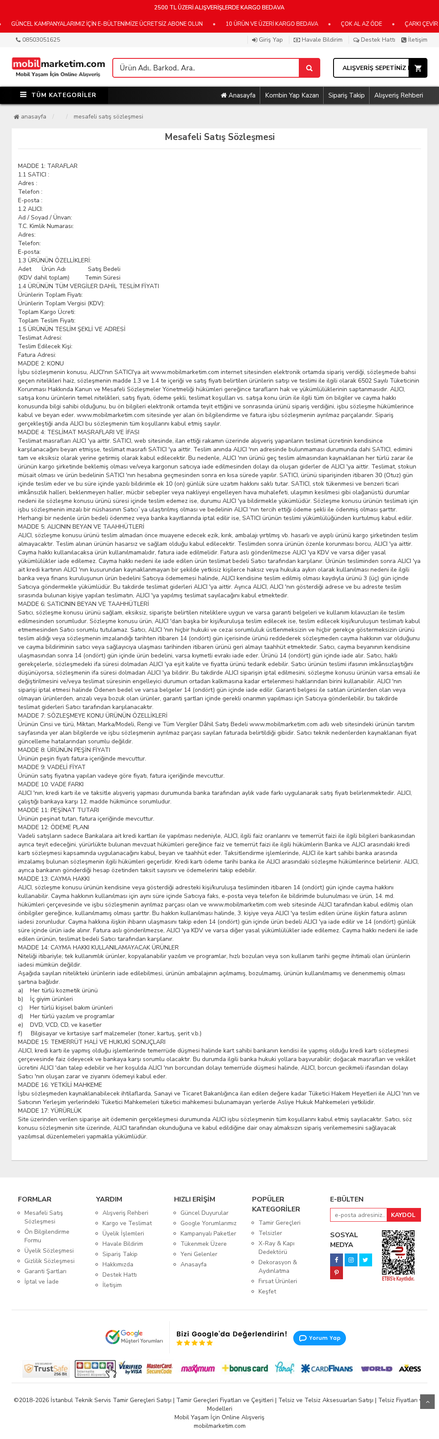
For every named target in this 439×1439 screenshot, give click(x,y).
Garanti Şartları (45, 1271)
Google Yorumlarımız (208, 1223)
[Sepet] (309, 68)
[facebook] (336, 1257)
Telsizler (270, 1233)
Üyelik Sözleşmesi (49, 1251)
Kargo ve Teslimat (127, 1223)
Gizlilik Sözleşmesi (49, 1261)
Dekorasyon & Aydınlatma (278, 1266)
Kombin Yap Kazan (292, 95)
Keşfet (267, 1291)
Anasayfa (241, 95)
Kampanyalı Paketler (208, 1233)
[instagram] (351, 1257)
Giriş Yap (270, 40)
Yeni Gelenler (198, 1254)
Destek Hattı (377, 40)
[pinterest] (336, 1270)
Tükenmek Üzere (203, 1244)
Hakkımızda (117, 1264)
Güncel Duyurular (204, 1213)
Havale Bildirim (321, 40)
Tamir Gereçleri (280, 1223)
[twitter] (365, 1257)
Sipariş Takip (346, 95)
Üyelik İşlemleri (123, 1233)
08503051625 (40, 40)
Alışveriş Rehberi (398, 95)
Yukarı (427, 1401)
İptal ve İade (41, 1282)
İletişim (416, 40)
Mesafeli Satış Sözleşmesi (108, 117)
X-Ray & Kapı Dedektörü (277, 1247)
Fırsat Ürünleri (278, 1281)
